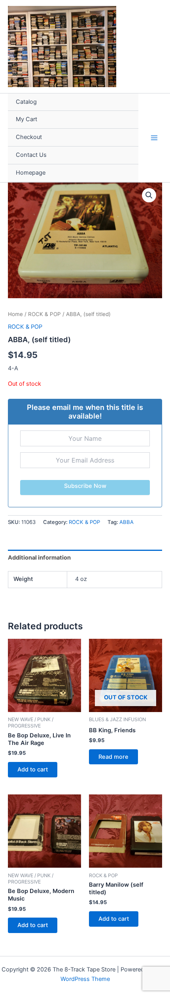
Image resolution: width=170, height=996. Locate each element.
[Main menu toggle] (154, 137)
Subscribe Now (85, 485)
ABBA (126, 522)
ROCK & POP (44, 314)
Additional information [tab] (39, 557)
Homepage (30, 172)
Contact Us (31, 154)
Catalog (26, 101)
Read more (113, 756)
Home (15, 314)
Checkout (29, 137)
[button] (149, 195)
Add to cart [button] (32, 769)
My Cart (26, 119)
